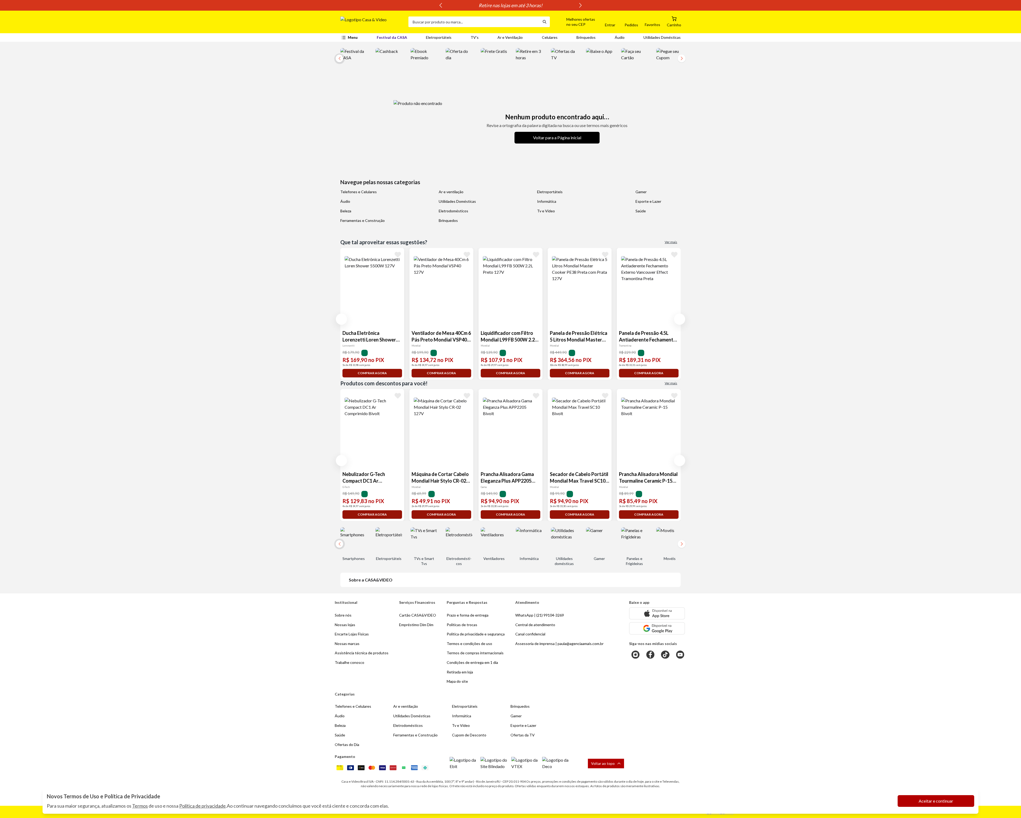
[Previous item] (440, 5)
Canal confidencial (530, 634)
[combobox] (473, 21)
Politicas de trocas (462, 624)
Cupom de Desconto (469, 735)
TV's (475, 37)
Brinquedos (586, 37)
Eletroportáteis (438, 37)
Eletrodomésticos (453, 211)
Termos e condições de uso (469, 643)
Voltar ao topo (603, 763)
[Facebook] (650, 654)
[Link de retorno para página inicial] (372, 21)
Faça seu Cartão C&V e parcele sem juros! (510, 5)
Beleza (345, 211)
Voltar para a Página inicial (557, 137)
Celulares (550, 37)
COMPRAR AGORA (372, 373)
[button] (574, 22)
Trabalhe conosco (349, 662)
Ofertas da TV (522, 735)
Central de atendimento (535, 624)
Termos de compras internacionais (475, 653)
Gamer (641, 191)
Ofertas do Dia (347, 744)
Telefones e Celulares (358, 191)
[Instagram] (635, 654)
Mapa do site (457, 681)
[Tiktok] (665, 654)
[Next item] (580, 5)
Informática (546, 201)
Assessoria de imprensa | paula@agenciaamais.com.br (559, 643)
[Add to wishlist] (398, 254)
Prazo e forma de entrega (467, 615)
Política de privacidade (202, 806)
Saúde (640, 211)
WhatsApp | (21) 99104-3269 (539, 615)
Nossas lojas (345, 624)
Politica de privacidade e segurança (476, 634)
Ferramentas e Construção (362, 220)
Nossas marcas (347, 643)
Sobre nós (343, 615)
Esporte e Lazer (648, 201)
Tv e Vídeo (546, 211)
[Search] (544, 21)
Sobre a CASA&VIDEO (370, 579)
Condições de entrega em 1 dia (472, 662)
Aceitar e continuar (936, 800)
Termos (140, 806)
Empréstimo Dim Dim (416, 624)
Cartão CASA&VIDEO (417, 615)
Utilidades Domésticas (662, 37)
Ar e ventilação (451, 191)
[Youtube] (680, 654)
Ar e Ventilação (510, 37)
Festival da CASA (392, 37)
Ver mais (671, 242)
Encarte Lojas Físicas (352, 634)
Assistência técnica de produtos (361, 653)
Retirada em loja (460, 672)
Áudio (620, 37)
